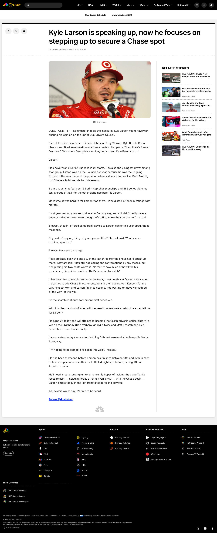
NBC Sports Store (42, 515)
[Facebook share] (8, 31)
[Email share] (24, 31)
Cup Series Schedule (95, 15)
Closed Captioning (24, 515)
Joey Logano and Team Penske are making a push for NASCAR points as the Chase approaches (196, 104)
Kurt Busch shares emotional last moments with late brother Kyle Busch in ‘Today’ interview (197, 89)
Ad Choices (62, 515)
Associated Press (188, 96)
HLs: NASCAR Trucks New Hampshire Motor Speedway (196, 75)
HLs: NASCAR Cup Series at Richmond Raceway (195, 148)
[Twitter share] (16, 31)
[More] (197, 5)
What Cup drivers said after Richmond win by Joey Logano (196, 133)
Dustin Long (55, 49)
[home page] (12, 5)
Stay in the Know (10, 440)
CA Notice (101, 515)
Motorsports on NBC (122, 15)
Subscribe (8, 453)
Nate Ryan (186, 140)
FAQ (33, 515)
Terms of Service (113, 515)
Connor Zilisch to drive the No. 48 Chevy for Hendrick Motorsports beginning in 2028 (196, 118)
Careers (13, 515)
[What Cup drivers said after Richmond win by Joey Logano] (171, 136)
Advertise (6, 515)
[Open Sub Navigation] (82, 5)
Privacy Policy (73, 515)
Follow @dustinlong (61, 399)
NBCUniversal (16, 519)
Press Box (53, 515)
